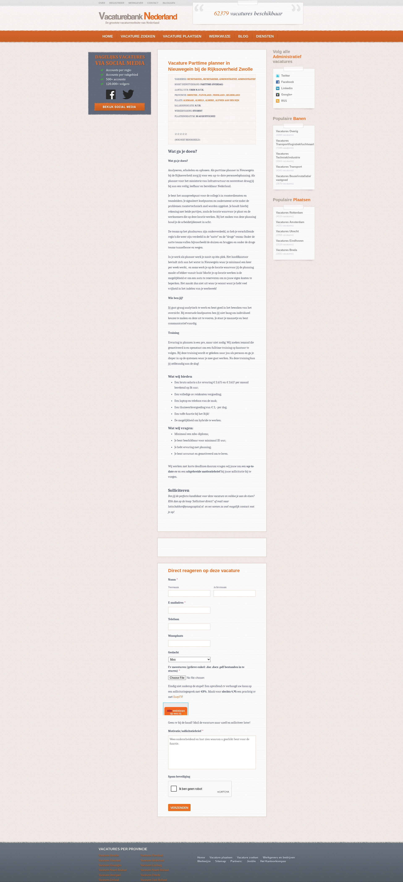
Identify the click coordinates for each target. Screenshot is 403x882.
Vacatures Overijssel (110, 875)
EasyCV (177, 697)
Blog (243, 36)
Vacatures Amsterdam (290, 222)
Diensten (265, 36)
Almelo (199, 100)
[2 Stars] (178, 134)
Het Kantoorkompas (273, 861)
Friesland (219, 95)
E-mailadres (177, 602)
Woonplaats (175, 636)
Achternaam (220, 587)
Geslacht (173, 652)
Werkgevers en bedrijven (279, 857)
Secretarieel (194, 79)
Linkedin (287, 88)
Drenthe (192, 95)
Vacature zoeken (138, 36)
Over (102, 3)
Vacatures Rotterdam (289, 212)
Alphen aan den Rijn (227, 100)
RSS (284, 100)
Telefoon (173, 619)
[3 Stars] (181, 134)
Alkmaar (188, 100)
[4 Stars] (183, 134)
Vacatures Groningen (110, 865)
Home (107, 36)
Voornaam (173, 587)
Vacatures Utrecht (287, 231)
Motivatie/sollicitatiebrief (185, 731)
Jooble (251, 861)
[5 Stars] (186, 134)
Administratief (228, 79)
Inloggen (169, 3)
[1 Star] (176, 134)
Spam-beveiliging (179, 776)
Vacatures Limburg (151, 865)
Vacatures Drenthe (109, 855)
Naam (173, 579)
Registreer (116, 3)
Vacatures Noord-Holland (155, 870)
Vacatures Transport (289, 166)
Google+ (286, 94)
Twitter (285, 75)
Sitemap (220, 861)
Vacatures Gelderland (152, 860)
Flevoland (205, 95)
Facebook (287, 82)
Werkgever (135, 3)
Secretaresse (210, 79)
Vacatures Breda (286, 250)
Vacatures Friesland (110, 860)
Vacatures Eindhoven (290, 240)
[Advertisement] (119, 149)
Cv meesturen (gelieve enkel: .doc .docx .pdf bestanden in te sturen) (206, 669)
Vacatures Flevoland (152, 855)
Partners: (236, 861)
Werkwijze (219, 36)
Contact (152, 3)
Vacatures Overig (287, 131)
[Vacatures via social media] (119, 114)
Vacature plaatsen (182, 36)
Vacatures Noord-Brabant (113, 870)
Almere (209, 100)
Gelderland (233, 95)
